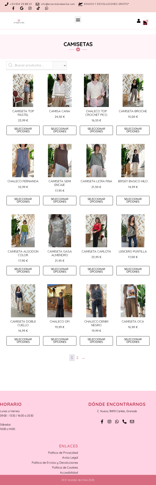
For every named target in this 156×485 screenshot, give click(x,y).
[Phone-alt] (124, 422)
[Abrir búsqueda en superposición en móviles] (29, 65)
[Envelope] (132, 422)
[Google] (21, 8)
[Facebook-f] (13, 8)
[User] (139, 21)
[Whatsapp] (46, 8)
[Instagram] (30, 8)
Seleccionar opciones (23, 130)
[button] (78, 19)
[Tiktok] (38, 8)
